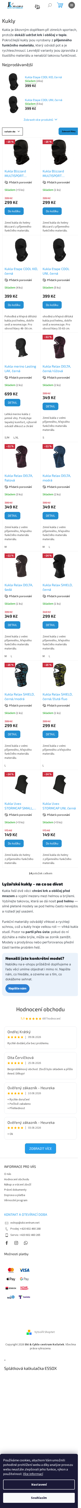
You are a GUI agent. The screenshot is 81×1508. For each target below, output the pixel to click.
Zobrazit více (40, 1148)
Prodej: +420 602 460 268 (25, 1229)
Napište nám (17, 988)
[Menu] (72, 5)
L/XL (16, 438)
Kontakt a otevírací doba (25, 1214)
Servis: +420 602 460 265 (25, 1235)
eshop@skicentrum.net (24, 1223)
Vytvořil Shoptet (44, 1332)
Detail (12, 402)
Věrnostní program (15, 1200)
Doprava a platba (14, 1195)
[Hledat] (50, 5)
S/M (7, 438)
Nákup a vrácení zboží (17, 1185)
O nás (7, 1174)
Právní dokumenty (15, 1190)
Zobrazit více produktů (38, 119)
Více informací (33, 1474)
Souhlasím (39, 1498)
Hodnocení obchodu (40, 1009)
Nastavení (39, 1484)
